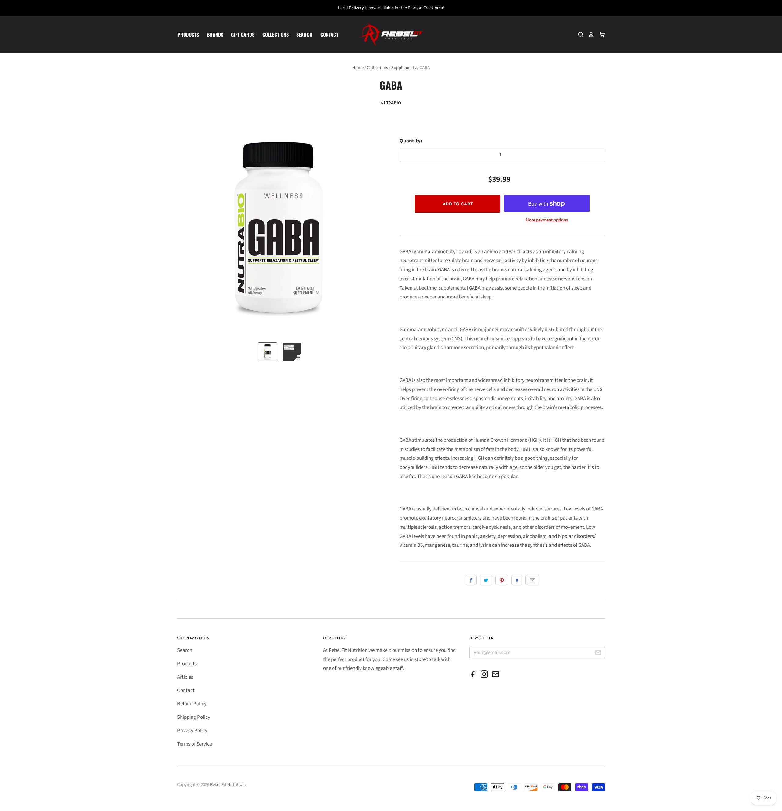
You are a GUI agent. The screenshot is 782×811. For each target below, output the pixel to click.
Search (304, 34)
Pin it (501, 580)
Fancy (516, 580)
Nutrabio (391, 103)
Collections (275, 34)
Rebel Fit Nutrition (227, 784)
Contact (329, 34)
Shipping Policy (193, 717)
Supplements (403, 67)
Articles (185, 677)
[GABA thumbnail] (267, 352)
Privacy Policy (192, 730)
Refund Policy (191, 703)
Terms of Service (194, 744)
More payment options (547, 220)
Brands (215, 34)
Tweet (486, 580)
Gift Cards (242, 34)
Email (532, 580)
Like (471, 580)
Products (188, 34)
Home (358, 67)
